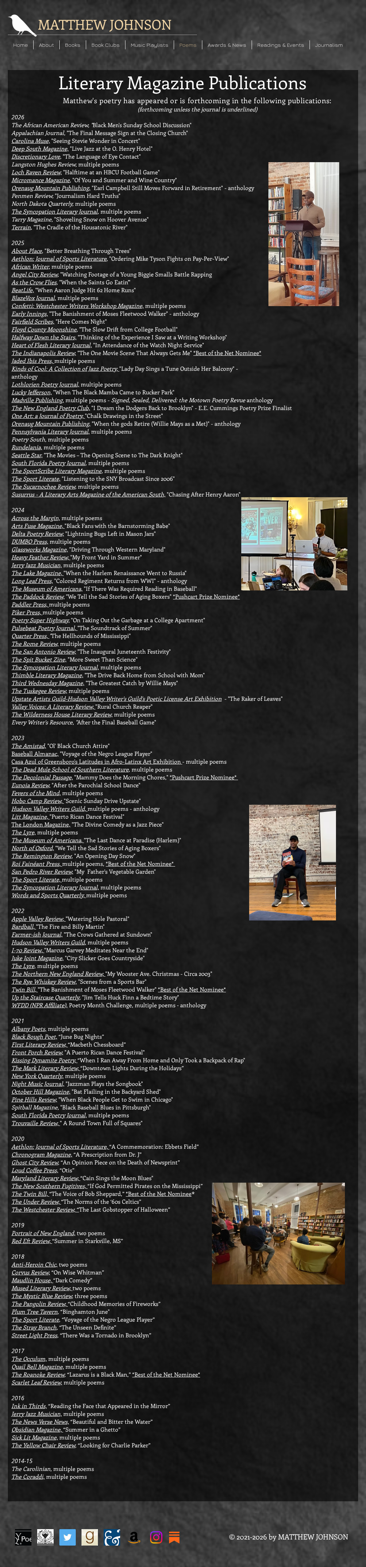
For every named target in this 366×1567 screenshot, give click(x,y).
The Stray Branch (33, 1327)
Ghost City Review (34, 1162)
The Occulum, (29, 1358)
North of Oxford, (32, 848)
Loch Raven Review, (36, 172)
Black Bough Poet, (34, 1036)
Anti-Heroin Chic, (34, 1264)
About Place (26, 250)
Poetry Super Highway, (40, 620)
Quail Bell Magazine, (37, 1366)
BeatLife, (22, 290)
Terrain (21, 227)
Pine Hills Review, (34, 1099)
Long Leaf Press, (32, 580)
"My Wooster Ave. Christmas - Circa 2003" (158, 973)
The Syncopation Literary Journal (54, 211)
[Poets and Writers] (112, 1537)
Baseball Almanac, (35, 753)
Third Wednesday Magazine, (47, 683)
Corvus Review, (30, 1272)
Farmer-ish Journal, (37, 934)
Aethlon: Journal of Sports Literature (59, 258)
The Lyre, (23, 832)
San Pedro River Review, (42, 871)
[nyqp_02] (23, 1537)
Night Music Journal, (37, 1083)
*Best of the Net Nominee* (227, 352)
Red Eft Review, (31, 1240)
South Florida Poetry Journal (48, 462)
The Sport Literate (35, 1319)
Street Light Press (34, 1335)
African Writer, (30, 266)
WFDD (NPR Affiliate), (39, 1005)
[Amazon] (134, 1537)
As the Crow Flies (33, 282)
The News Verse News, (40, 1421)
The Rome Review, (35, 643)
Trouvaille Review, (35, 1123)
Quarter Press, (30, 635)
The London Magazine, (40, 824)
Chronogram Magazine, (41, 1154)
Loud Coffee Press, (34, 1170)
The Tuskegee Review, (39, 690)
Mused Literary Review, (42, 1288)
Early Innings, (29, 313)
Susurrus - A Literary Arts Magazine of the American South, (88, 494)
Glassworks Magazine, (39, 549)
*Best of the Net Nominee (159, 1193)
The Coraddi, (28, 1476)
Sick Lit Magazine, (34, 1437)
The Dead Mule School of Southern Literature (70, 769)
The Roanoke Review (37, 1374)
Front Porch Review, (37, 1052)
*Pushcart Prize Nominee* (206, 596)
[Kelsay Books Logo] (45, 1537)
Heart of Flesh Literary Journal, (51, 345)
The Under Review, (36, 1201)
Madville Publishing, (37, 400)
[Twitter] (67, 1537)
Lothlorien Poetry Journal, (45, 384)
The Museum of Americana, (47, 588)
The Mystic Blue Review (41, 1295)
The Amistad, (28, 745)
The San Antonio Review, (43, 651)
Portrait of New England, (43, 1233)
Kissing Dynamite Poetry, (44, 1060)
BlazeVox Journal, (33, 297)
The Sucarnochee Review (43, 486)
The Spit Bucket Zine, (38, 659)
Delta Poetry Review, (37, 533)
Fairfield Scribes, (32, 321)
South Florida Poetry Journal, (49, 1115)
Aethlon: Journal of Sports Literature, (60, 1146)
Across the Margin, (35, 517)
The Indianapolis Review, (43, 352)
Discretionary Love (35, 156)
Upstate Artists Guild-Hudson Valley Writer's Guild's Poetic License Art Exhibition (116, 698)
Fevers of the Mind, (36, 793)
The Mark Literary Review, (45, 1068)
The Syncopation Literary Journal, (55, 667)
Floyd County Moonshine (43, 329)
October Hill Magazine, (40, 1091)
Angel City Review (34, 274)
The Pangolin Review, (39, 1303)
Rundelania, (26, 447)
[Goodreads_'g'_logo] (89, 1537)
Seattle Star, (27, 455)
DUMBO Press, (29, 541)
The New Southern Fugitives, (49, 1185)
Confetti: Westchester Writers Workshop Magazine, (77, 305)
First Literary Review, (39, 1044)
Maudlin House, (32, 1280)
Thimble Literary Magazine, (47, 675)
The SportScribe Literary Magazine (56, 470)
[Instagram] (156, 1537)
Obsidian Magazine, (37, 1429)
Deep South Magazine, (40, 148)
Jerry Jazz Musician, (36, 565)
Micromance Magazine (40, 180)
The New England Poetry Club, (50, 407)
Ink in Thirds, (29, 1405)
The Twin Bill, (30, 1193)
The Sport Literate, (35, 478)
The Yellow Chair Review (43, 1445)
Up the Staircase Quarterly (45, 997)
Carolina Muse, (30, 140)
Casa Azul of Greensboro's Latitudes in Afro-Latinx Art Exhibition (96, 761)
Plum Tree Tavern (34, 1311)
